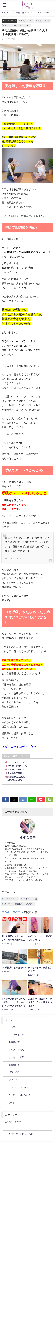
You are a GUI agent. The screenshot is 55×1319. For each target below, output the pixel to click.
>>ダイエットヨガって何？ (19, 746)
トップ (12, 1027)
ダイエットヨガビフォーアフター (17, 25)
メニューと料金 (16, 1034)
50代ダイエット (27, 21)
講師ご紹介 (14, 1072)
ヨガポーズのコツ (9, 20)
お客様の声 (14, 1042)
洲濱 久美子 (28, 837)
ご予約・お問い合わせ (19, 1095)
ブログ (12, 1102)
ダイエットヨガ (44, 21)
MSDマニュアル (13, 558)
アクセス (13, 1080)
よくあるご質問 (16, 1057)
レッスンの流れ (16, 1050)
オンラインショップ (18, 1087)
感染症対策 (14, 1065)
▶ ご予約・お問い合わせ (21, 1134)
